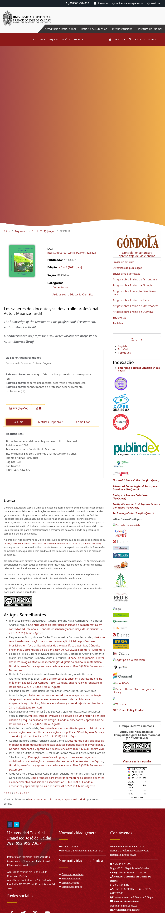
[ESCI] (121, 383)
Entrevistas (119, 317)
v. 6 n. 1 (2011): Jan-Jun (42, 231)
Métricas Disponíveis (50, 422)
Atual (42, 39)
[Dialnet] (121, 541)
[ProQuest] (121, 473)
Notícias (66, 39)
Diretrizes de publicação (127, 268)
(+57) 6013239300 (123, 889)
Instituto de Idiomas (150, 29)
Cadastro (140, 39)
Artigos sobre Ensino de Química (133, 312)
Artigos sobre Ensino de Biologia (132, 285)
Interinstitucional (122, 29)
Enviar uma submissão (126, 273)
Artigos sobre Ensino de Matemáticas (135, 306)
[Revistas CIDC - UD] (108, 39)
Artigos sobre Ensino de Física (131, 300)
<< (5, 793)
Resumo (19, 422)
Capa (33, 39)
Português (124, 352)
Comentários (60, 287)
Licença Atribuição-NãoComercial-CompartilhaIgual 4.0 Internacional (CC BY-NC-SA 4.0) (52, 543)
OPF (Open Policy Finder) (128, 710)
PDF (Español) (20, 408)
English (122, 346)
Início (7, 231)
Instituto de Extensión (94, 29)
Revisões (118, 323)
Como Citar (83, 422)
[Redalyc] (121, 422)
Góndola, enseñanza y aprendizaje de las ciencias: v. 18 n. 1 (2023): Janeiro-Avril (57, 749)
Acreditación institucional (60, 29)
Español (123, 349)
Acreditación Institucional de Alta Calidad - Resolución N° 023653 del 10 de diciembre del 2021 (31, 884)
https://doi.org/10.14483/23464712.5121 (71, 252)
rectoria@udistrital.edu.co (123, 854)
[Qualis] (121, 402)
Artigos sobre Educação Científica (73, 294)
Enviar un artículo (123, 262)
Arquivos (54, 39)
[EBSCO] (121, 464)
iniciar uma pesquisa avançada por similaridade (57, 799)
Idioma (119, 39)
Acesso (152, 39)
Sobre (77, 39)
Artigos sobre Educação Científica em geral (135, 292)
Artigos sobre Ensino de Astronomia (135, 279)
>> (27, 793)
